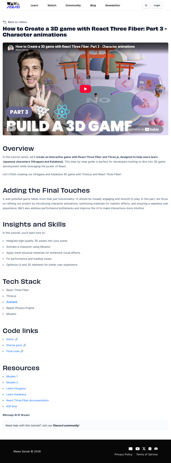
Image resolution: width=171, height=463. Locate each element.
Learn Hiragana (16, 388)
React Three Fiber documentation (27, 400)
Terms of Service (147, 454)
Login (157, 5)
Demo (10, 339)
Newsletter (112, 5)
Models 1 (12, 376)
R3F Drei (11, 406)
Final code (12, 351)
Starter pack (14, 345)
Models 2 (12, 382)
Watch (52, 5)
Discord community (66, 425)
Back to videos (17, 22)
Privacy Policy (123, 454)
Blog (93, 5)
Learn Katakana (16, 394)
